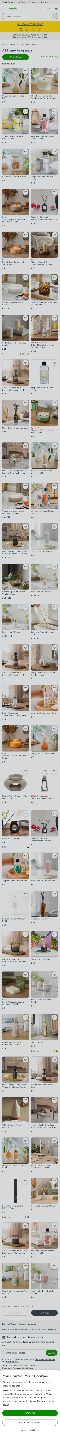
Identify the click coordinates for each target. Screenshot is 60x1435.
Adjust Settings (30, 1430)
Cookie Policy (36, 1401)
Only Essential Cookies (30, 1422)
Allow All (30, 1412)
